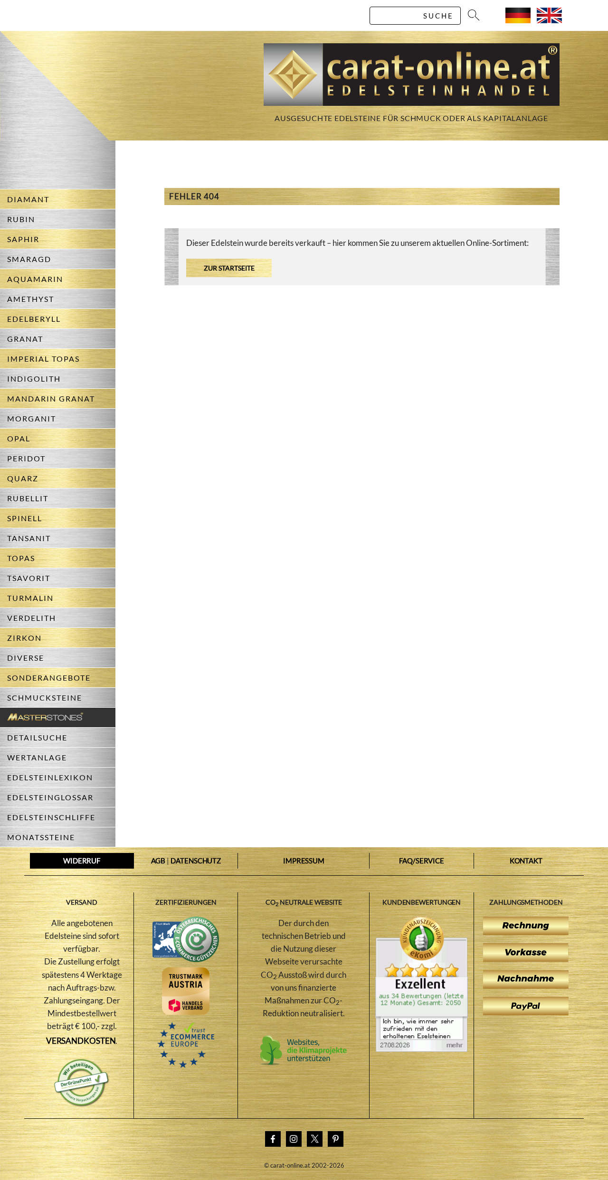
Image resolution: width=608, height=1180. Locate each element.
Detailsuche (37, 737)
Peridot (26, 458)
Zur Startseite (229, 268)
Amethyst (30, 298)
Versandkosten (81, 1041)
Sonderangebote (49, 677)
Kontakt (526, 860)
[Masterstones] (41, 717)
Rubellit (27, 498)
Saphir (23, 238)
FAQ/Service (421, 860)
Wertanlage (37, 757)
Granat (25, 338)
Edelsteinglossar (50, 797)
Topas (21, 557)
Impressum (303, 860)
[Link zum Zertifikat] (421, 1049)
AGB (158, 860)
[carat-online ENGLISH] (549, 20)
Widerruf (81, 860)
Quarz (22, 478)
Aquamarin (35, 278)
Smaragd (29, 258)
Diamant (28, 199)
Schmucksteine (44, 697)
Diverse (25, 657)
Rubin (21, 219)
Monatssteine (41, 837)
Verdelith (31, 617)
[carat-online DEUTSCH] (518, 20)
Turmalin (30, 597)
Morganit (31, 418)
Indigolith (34, 378)
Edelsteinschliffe (51, 817)
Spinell (24, 518)
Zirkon (24, 637)
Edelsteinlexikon (50, 777)
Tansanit (29, 538)
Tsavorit (28, 577)
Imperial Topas (43, 358)
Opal (18, 438)
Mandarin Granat (51, 398)
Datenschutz (196, 860)
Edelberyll (34, 318)
